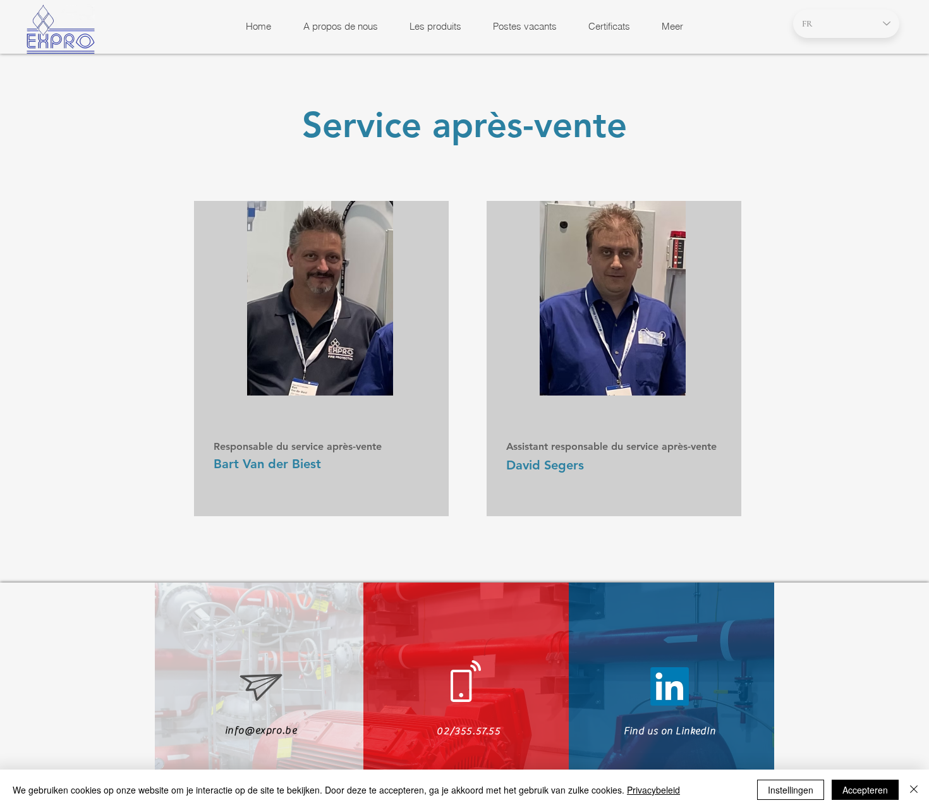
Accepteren (865, 789)
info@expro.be (261, 730)
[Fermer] (913, 790)
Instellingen (790, 789)
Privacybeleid (653, 789)
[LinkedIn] (669, 686)
